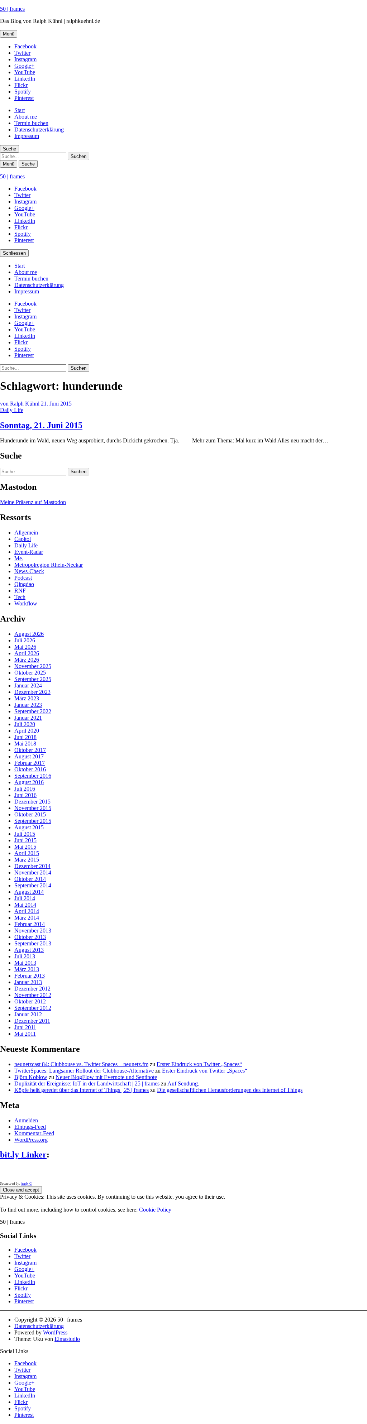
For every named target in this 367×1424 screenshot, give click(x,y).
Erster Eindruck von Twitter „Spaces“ (199, 1064)
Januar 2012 (28, 1014)
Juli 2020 (24, 724)
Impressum (26, 136)
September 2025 (32, 679)
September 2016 (32, 776)
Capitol (22, 539)
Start (19, 110)
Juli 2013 (24, 956)
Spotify (22, 91)
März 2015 (26, 860)
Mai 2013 (25, 963)
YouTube (24, 72)
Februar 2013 (29, 976)
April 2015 (26, 853)
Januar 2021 (28, 718)
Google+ (24, 66)
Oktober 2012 (30, 1001)
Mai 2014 (25, 905)
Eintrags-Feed (30, 1127)
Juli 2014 (24, 898)
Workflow (25, 603)
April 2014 (26, 911)
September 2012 (32, 1008)
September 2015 (32, 821)
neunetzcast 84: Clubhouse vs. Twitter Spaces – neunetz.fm (81, 1064)
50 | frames (12, 9)
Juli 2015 (24, 834)
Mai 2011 (25, 1034)
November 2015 (32, 808)
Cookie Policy (155, 1210)
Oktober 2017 (30, 750)
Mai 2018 (25, 743)
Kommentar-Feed (34, 1133)
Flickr (21, 85)
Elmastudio (67, 1339)
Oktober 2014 (30, 879)
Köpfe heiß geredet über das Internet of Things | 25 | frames (81, 1090)
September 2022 (32, 711)
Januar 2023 (28, 705)
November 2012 (32, 995)
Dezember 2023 (32, 692)
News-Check (29, 571)
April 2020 (26, 731)
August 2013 (29, 950)
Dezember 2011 (32, 1021)
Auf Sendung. (183, 1083)
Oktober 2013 (30, 937)
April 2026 (26, 653)
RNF (20, 591)
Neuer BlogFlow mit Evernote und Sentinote (106, 1077)
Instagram (25, 59)
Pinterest (24, 98)
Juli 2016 (24, 789)
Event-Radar (28, 552)
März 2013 (26, 969)
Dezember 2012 (32, 989)
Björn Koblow (30, 1077)
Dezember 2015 (32, 802)
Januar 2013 (28, 982)
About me (25, 117)
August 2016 (29, 782)
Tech (19, 597)
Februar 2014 (29, 924)
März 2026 (26, 660)
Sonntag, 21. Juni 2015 (41, 425)
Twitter (22, 53)
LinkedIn (24, 79)
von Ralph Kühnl (19, 404)
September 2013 (32, 943)
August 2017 (29, 756)
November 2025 (32, 666)
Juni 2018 (25, 737)
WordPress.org (31, 1140)
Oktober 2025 (30, 673)
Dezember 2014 (32, 866)
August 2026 (29, 634)
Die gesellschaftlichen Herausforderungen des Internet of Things (229, 1090)
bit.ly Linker (23, 1154)
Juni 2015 (25, 840)
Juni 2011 (25, 1027)
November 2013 (32, 930)
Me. (18, 558)
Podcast (23, 578)
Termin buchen (31, 123)
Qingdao (24, 584)
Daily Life (11, 410)
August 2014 (29, 892)
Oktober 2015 (30, 814)
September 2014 (32, 885)
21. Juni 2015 (56, 404)
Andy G (26, 1183)
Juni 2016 (25, 795)
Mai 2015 (25, 847)
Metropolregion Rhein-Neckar (48, 565)
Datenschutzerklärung (39, 129)
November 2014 (32, 872)
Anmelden (26, 1120)
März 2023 (26, 698)
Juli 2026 (24, 640)
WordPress (55, 1332)
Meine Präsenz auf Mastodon (33, 502)
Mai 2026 (25, 647)
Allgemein (26, 532)
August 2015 (29, 827)
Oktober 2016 (30, 769)
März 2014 (26, 918)
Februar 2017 (29, 763)
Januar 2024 (28, 685)
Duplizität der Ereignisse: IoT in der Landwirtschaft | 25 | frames (86, 1083)
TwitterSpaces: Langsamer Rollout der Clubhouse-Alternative (84, 1071)
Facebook (25, 46)
